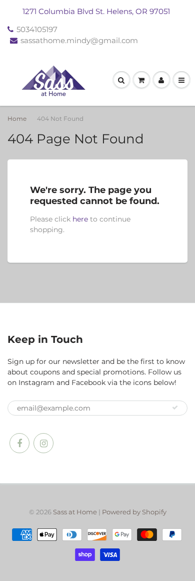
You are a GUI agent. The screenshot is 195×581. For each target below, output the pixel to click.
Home (17, 118)
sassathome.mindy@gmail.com (79, 40)
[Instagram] (44, 443)
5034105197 (37, 29)
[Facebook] (20, 443)
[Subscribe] (175, 408)
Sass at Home (75, 512)
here (80, 219)
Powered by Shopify (134, 512)
